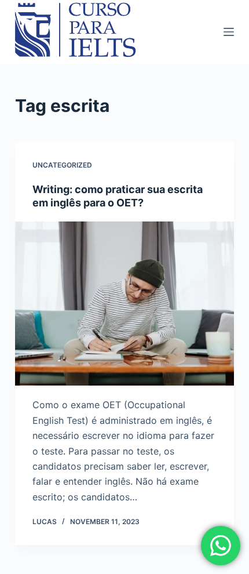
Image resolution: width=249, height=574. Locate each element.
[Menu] (229, 32)
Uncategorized (62, 165)
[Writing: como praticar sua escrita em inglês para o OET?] (124, 303)
